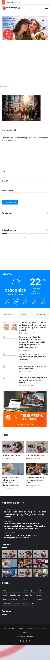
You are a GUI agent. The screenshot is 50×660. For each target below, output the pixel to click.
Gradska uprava (16, 595)
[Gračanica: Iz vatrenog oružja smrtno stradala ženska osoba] (10, 381)
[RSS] (29, 641)
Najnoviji (25, 314)
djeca (32, 591)
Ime (4, 171)
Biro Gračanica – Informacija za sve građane (32, 367)
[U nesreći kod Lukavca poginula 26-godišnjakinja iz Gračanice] (10, 358)
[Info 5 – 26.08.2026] (13, 447)
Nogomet (14, 599)
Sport (17, 604)
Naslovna (5, 86)
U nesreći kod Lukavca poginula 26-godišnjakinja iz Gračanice (32, 356)
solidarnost (7, 604)
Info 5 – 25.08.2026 (35, 455)
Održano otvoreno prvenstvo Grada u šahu (35, 480)
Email (5, 181)
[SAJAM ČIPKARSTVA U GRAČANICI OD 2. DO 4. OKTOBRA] (40, 563)
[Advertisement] (25, 63)
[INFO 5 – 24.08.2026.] (25, 573)
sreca (24, 604)
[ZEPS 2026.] (9, 573)
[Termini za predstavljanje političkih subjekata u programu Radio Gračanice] (40, 573)
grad (5, 595)
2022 (5, 591)
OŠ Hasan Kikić (26, 599)
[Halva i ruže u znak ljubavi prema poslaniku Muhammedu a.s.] (13, 469)
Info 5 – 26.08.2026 (11, 455)
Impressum (21, 637)
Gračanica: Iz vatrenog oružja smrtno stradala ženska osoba (33, 380)
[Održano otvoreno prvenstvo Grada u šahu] (37, 469)
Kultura (38, 595)
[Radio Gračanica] (11, 8)
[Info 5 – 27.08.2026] (9, 554)
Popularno (8, 314)
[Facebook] (20, 641)
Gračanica (29, 595)
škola (32, 604)
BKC (25, 591)
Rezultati (39, 599)
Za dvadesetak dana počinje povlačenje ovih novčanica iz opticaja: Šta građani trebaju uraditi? (33, 326)
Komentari (41, 314)
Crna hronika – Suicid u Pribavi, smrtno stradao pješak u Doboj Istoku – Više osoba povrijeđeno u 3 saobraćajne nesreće (32, 342)
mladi (5, 599)
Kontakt (30, 637)
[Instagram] (26, 641)
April (12, 591)
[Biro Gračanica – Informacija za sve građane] (10, 370)
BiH (18, 591)
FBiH (39, 591)
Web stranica (7, 190)
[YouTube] (23, 641)
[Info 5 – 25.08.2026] (37, 447)
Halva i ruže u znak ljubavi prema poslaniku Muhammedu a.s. (10, 481)
